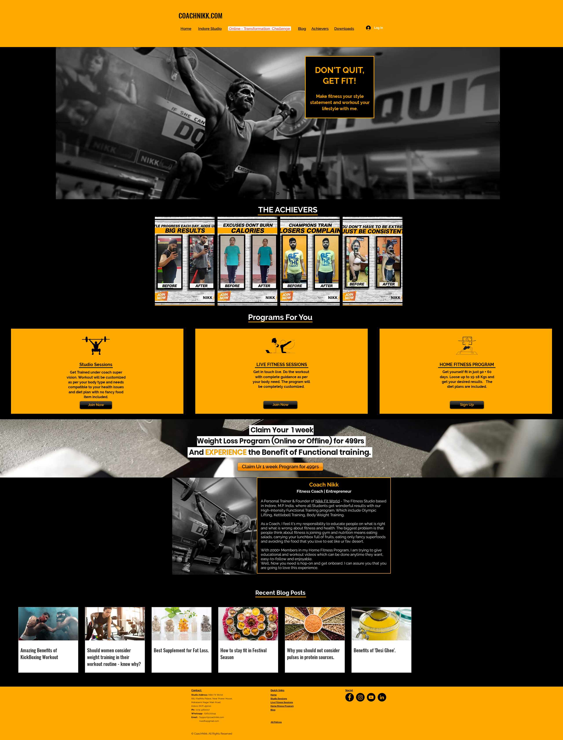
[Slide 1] (277, 193)
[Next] (493, 123)
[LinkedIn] (382, 697)
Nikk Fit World (327, 501)
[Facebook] (349, 697)
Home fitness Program (282, 706)
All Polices (276, 722)
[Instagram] (360, 697)
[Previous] (63, 123)
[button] (185, 261)
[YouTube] (371, 697)
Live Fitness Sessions (282, 702)
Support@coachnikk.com (211, 717)
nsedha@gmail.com (209, 721)
